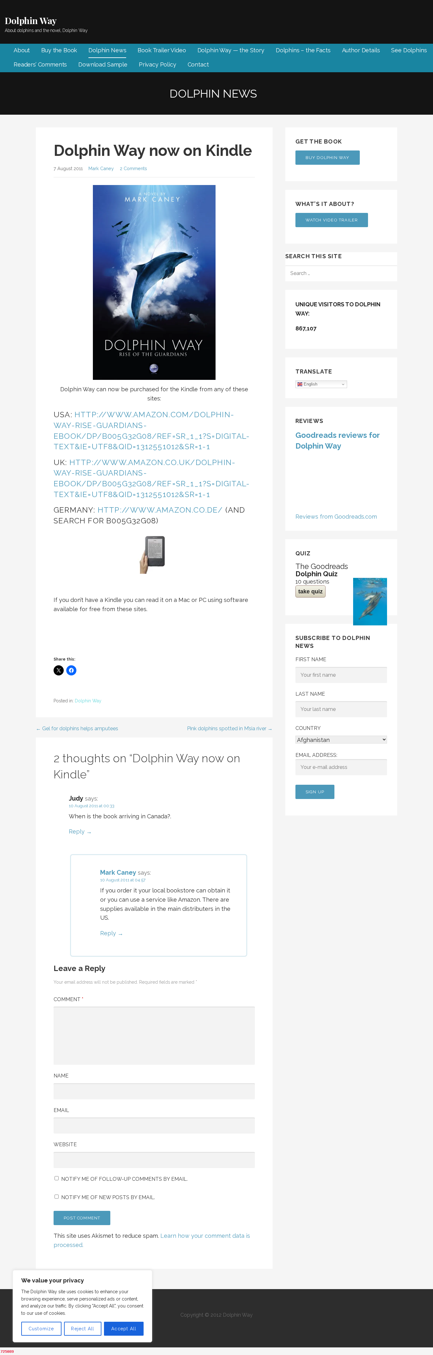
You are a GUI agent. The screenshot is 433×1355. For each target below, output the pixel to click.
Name (61, 1076)
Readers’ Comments (40, 64)
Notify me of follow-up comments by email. (124, 1179)
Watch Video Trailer (332, 220)
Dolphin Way (31, 20)
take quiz (310, 591)
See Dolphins (409, 50)
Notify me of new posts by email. (108, 1197)
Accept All (123, 1328)
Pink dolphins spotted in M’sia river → (230, 728)
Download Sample (102, 64)
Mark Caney (101, 168)
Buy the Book (59, 50)
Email (61, 1110)
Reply (77, 831)
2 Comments (133, 168)
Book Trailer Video (162, 50)
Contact (198, 64)
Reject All (82, 1328)
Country (308, 728)
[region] (82, 1306)
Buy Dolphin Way (328, 157)
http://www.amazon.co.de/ (160, 510)
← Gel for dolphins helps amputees (77, 728)
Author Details (361, 50)
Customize (41, 1328)
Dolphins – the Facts (303, 50)
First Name (310, 659)
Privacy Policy (157, 64)
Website (65, 1144)
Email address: (316, 755)
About (22, 50)
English (309, 384)
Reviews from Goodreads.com (336, 516)
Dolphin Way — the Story (230, 50)
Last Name (310, 694)
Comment (68, 999)
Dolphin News (107, 50)
